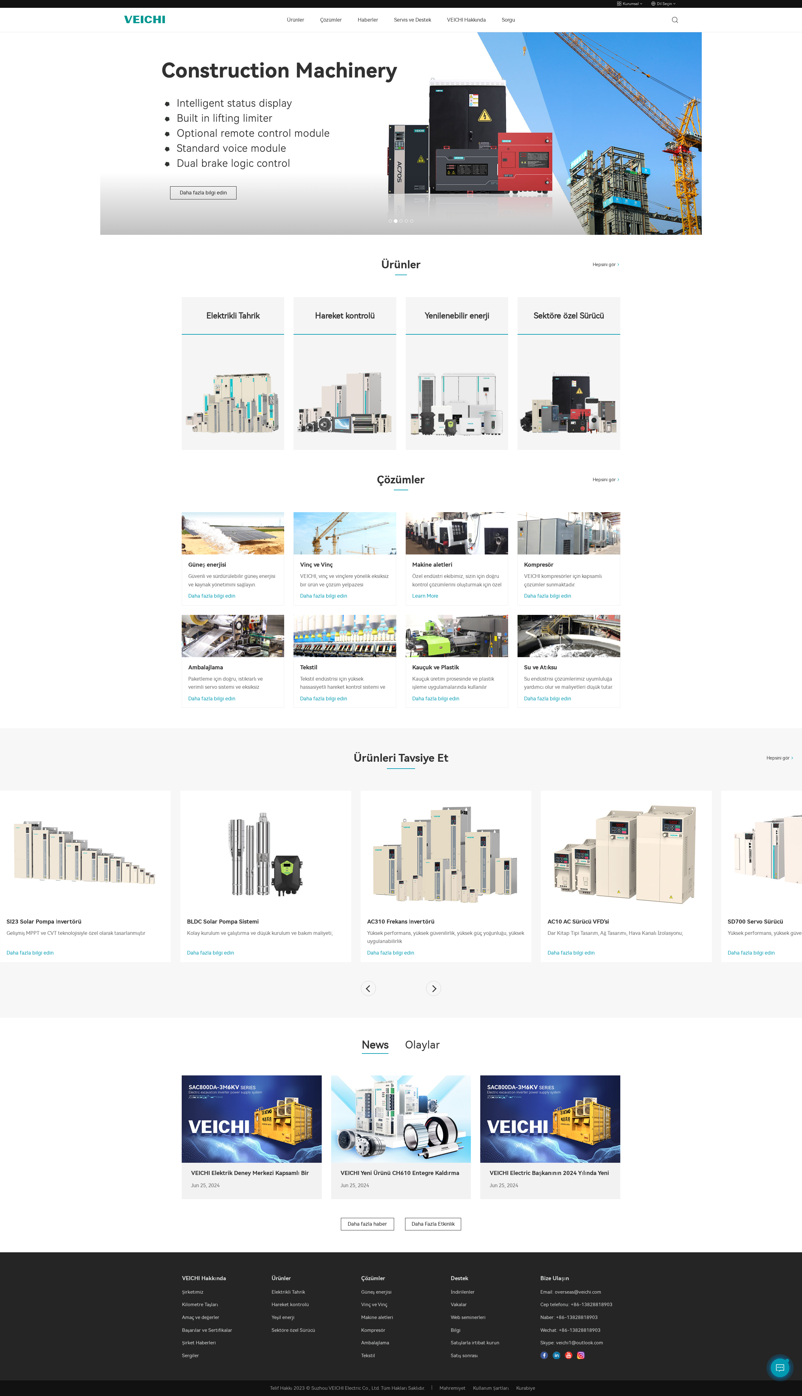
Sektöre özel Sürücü (293, 1330)
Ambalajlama (375, 1343)
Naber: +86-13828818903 (569, 1317)
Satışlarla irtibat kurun (475, 1343)
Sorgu (508, 20)
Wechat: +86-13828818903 (570, 1330)
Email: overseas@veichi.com (570, 1292)
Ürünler (295, 20)
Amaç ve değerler (200, 1317)
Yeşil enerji (283, 1317)
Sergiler (190, 1355)
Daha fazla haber (367, 1224)
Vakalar (459, 1304)
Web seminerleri (468, 1317)
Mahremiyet (453, 1388)
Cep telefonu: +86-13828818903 (576, 1304)
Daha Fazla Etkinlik (433, 1224)
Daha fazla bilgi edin (191, 180)
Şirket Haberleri (199, 1343)
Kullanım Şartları (491, 1388)
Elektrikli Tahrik (288, 1292)
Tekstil (368, 1355)
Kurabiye (525, 1388)
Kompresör (373, 1330)
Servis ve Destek (412, 20)
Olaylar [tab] (422, 1045)
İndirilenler (463, 1292)
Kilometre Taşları (200, 1304)
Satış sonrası (464, 1355)
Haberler (368, 20)
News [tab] (375, 1045)
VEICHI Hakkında (466, 20)
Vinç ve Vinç (374, 1304)
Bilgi (456, 1330)
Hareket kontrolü (290, 1304)
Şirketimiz (192, 1292)
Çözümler (331, 20)
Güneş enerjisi (376, 1292)
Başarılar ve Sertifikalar (207, 1330)
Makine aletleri (377, 1317)
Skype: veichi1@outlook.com (571, 1343)
